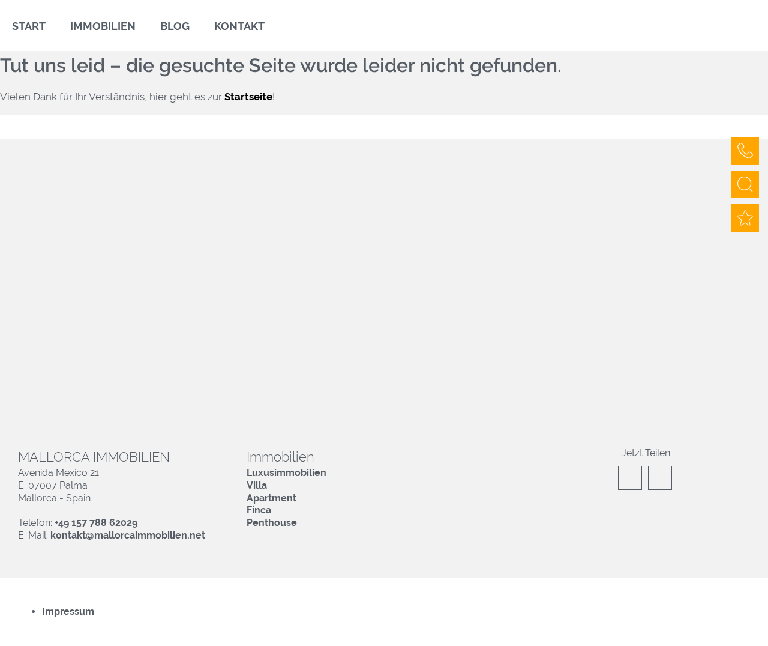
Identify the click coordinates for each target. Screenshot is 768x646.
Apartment (271, 498)
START (29, 26)
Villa (257, 485)
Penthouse (272, 522)
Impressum (68, 611)
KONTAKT (239, 26)
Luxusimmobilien (286, 472)
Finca (259, 510)
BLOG (175, 26)
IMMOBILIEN (103, 26)
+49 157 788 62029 (96, 522)
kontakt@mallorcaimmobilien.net (127, 535)
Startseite (248, 97)
